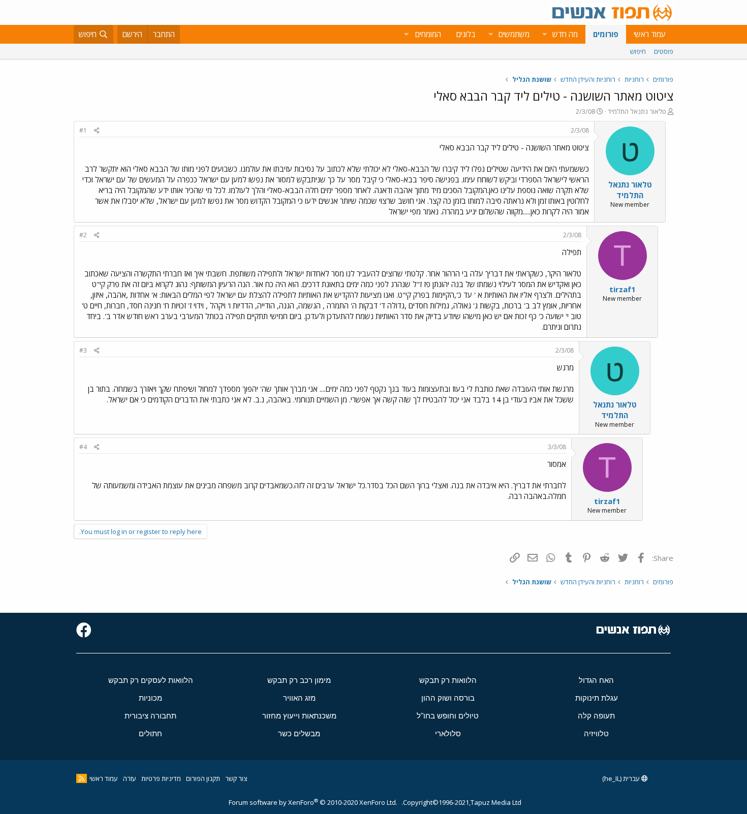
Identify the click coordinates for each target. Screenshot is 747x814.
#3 (83, 350)
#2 (83, 235)
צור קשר (236, 778)
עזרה (129, 778)
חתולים (150, 733)
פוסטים (663, 51)
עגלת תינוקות (596, 698)
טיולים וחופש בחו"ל (448, 715)
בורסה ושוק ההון (448, 698)
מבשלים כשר (299, 733)
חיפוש (638, 51)
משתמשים (514, 34)
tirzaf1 (622, 289)
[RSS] (81, 778)
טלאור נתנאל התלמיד (637, 111)
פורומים (605, 34)
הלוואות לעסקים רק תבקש (150, 680)
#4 (83, 447)
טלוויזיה (596, 733)
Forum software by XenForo (313, 802)
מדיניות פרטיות (161, 778)
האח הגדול (596, 680)
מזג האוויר (299, 698)
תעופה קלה (596, 715)
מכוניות (150, 698)
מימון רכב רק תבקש (299, 680)
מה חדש (565, 34)
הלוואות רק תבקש (448, 680)
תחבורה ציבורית (150, 715)
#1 (83, 130)
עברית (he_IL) (621, 778)
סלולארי (448, 733)
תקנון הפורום (203, 778)
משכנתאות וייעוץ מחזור (299, 715)
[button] (544, 34)
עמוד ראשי (650, 34)
